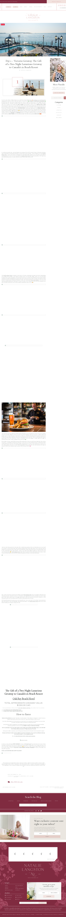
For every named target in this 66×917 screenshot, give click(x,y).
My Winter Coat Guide (9, 787)
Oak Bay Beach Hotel (24, 698)
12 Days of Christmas (20, 776)
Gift (28, 776)
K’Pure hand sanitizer (35, 280)
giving (31, 776)
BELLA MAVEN (16, 914)
